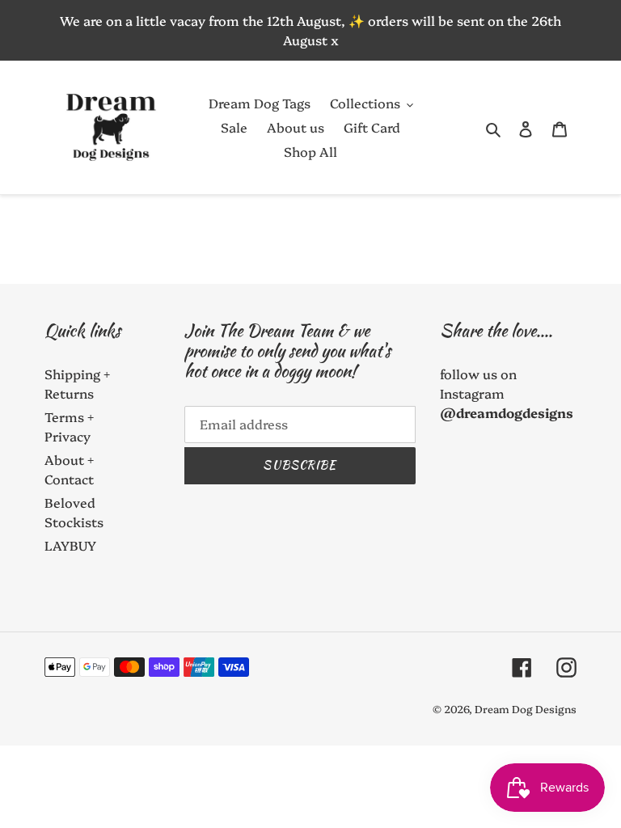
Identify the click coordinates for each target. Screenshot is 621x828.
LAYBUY (70, 545)
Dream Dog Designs (526, 708)
